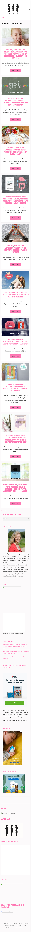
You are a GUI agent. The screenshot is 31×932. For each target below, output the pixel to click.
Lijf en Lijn (4, 17)
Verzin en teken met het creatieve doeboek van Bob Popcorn (15, 250)
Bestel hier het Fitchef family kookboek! (15, 720)
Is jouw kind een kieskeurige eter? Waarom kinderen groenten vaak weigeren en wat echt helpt (15, 646)
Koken (22, 147)
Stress (17, 339)
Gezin (16, 384)
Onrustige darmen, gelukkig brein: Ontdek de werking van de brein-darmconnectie (15, 201)
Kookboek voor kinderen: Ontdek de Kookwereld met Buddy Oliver (15, 152)
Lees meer (15, 70)
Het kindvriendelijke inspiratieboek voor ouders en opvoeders (15, 389)
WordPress (9, 928)
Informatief (16, 49)
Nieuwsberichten (23, 484)
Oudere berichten (6, 511)
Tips (21, 339)
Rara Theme (11, 925)
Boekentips (9, 49)
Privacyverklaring (19, 928)
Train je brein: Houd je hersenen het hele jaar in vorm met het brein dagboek (15, 489)
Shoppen (21, 246)
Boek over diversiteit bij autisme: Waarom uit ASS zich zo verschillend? (15, 103)
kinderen (22, 49)
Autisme (8, 98)
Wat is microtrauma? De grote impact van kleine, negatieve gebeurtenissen (15, 440)
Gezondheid (15, 196)
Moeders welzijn (22, 292)
